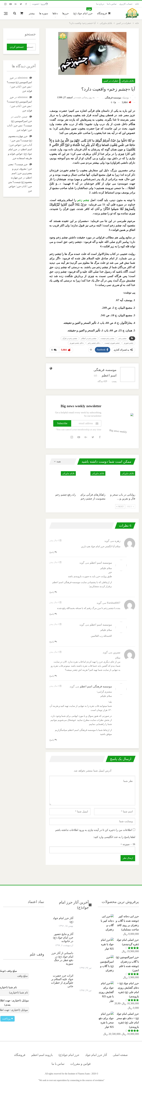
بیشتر (32, 13)
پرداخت (7, 1018)
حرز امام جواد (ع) (83, 11)
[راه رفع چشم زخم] (62, 480)
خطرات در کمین (110, 81)
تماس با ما (111, 4)
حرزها (65, 13)
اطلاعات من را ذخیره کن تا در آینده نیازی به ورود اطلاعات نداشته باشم (93, 830)
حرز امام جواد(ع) (69, 1054)
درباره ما (100, 4)
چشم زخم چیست (107, 338)
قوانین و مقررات (80, 1063)
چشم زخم (83, 200)
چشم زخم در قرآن (69, 338)
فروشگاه (102, 13)
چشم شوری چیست (112, 343)
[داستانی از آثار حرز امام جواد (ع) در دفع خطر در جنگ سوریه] (84, 957)
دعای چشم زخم (94, 343)
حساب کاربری (125, 4)
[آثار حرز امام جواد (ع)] (84, 922)
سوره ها (43, 13)
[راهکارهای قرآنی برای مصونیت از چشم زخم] (92, 480)
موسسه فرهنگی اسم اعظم (96, 686)
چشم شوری (128, 343)
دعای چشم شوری (77, 343)
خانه (137, 4)
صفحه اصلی (120, 1054)
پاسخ (52, 552)
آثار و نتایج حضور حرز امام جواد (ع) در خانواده (63, 938)
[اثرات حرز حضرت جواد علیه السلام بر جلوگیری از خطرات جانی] (84, 980)
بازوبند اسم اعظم (42, 1054)
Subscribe (62, 423)
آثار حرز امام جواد (96, 1054)
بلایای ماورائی (127, 81)
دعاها (55, 13)
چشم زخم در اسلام (88, 338)
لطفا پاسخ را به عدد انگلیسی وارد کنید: (114, 837)
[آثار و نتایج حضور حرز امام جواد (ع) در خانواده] (84, 938)
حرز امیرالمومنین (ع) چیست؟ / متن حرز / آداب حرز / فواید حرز (19, 125)
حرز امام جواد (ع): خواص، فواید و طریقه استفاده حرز (20, 154)
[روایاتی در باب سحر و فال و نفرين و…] (122, 480)
